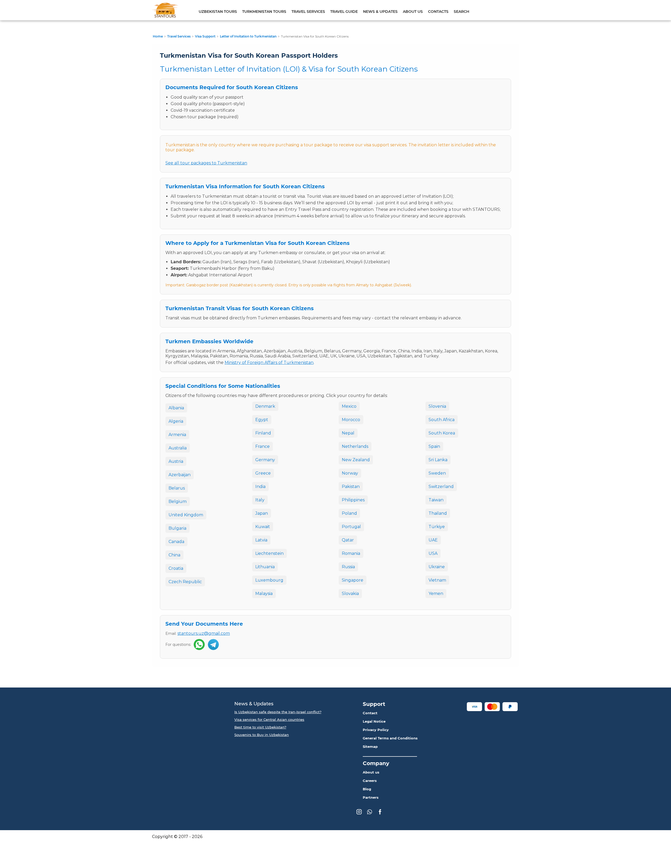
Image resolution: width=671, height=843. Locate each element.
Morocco (351, 419)
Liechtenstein (269, 553)
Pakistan (351, 486)
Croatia (176, 568)
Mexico (349, 406)
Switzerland (441, 486)
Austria (176, 461)
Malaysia (264, 593)
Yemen (436, 593)
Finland (263, 433)
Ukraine (437, 566)
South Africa (441, 419)
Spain (434, 446)
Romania (351, 553)
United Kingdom (186, 514)
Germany (265, 459)
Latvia (261, 540)
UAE (433, 540)
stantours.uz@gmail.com (203, 633)
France (262, 446)
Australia (178, 447)
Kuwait (262, 526)
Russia (348, 566)
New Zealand (356, 459)
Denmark (265, 406)
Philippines (353, 499)
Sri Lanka (438, 459)
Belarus (177, 488)
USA (433, 553)
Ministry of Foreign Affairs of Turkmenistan (269, 362)
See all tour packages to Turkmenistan (206, 162)
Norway (350, 473)
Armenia (177, 434)
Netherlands (355, 446)
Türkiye (437, 526)
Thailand (438, 513)
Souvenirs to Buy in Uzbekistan (261, 735)
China (174, 554)
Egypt (261, 419)
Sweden (437, 473)
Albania (176, 407)
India (260, 486)
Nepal (348, 433)
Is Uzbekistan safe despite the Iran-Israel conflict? (277, 712)
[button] (474, 707)
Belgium (178, 501)
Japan (261, 513)
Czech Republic (185, 581)
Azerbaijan (180, 474)
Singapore (352, 580)
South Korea (442, 433)
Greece (263, 473)
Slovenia (437, 406)
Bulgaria (177, 528)
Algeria (176, 421)
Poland (349, 513)
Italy (259, 499)
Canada (176, 541)
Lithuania (265, 566)
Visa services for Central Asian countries (269, 719)
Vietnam (437, 580)
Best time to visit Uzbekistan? (260, 727)
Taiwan (436, 499)
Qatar (348, 540)
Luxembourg (269, 580)
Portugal (351, 526)
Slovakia (350, 593)
